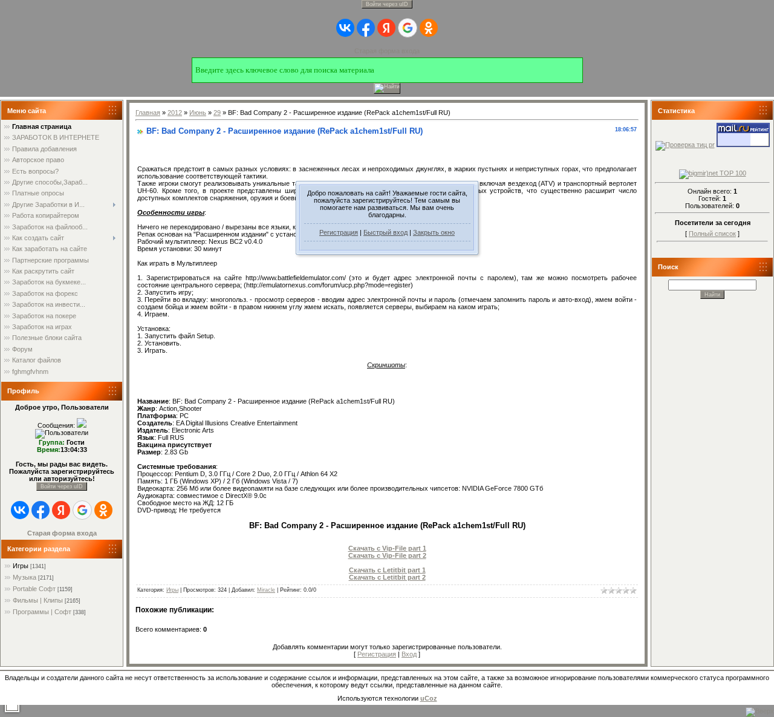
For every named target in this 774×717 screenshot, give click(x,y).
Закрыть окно (434, 232)
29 (217, 112)
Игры (20, 565)
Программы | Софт (42, 611)
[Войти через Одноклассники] (429, 28)
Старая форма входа (387, 50)
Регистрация (338, 232)
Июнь (197, 112)
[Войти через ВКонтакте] (345, 28)
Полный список (712, 233)
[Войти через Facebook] (366, 28)
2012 (174, 112)
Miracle (266, 590)
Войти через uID (387, 4)
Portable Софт (34, 588)
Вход (409, 654)
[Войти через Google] (407, 28)
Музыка (24, 577)
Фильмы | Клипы (38, 600)
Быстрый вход (385, 232)
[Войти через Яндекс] (386, 28)
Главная (147, 112)
